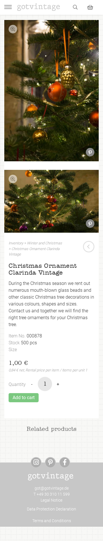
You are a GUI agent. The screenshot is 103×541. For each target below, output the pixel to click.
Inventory (16, 243)
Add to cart (24, 397)
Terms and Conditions (51, 520)
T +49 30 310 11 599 (51, 494)
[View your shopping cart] (92, 6)
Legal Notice (51, 500)
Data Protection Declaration (51, 509)
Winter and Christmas (44, 243)
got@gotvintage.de (52, 488)
